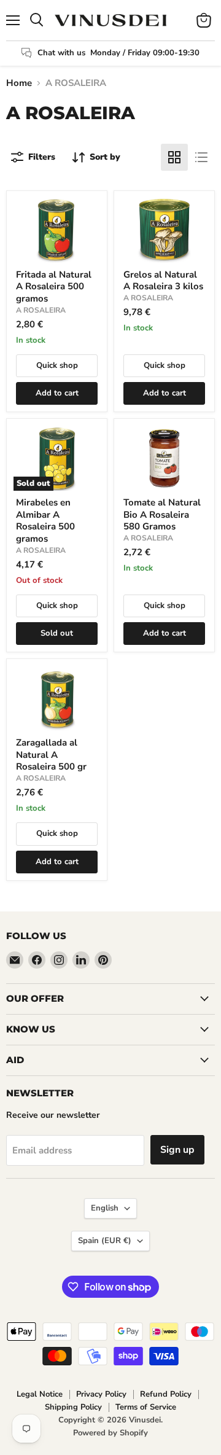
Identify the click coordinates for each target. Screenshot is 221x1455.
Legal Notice (40, 1394)
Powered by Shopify (110, 1432)
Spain (104, 1240)
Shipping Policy (73, 1407)
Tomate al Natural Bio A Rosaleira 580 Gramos (162, 514)
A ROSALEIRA (41, 310)
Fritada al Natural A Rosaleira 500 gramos (53, 286)
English (104, 1208)
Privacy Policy (101, 1394)
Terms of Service (145, 1407)
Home (19, 83)
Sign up (177, 1150)
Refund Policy (166, 1394)
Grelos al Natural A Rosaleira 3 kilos (163, 280)
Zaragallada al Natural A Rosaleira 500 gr (51, 754)
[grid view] (174, 157)
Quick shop (57, 365)
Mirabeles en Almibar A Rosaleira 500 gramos (45, 520)
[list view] (201, 157)
